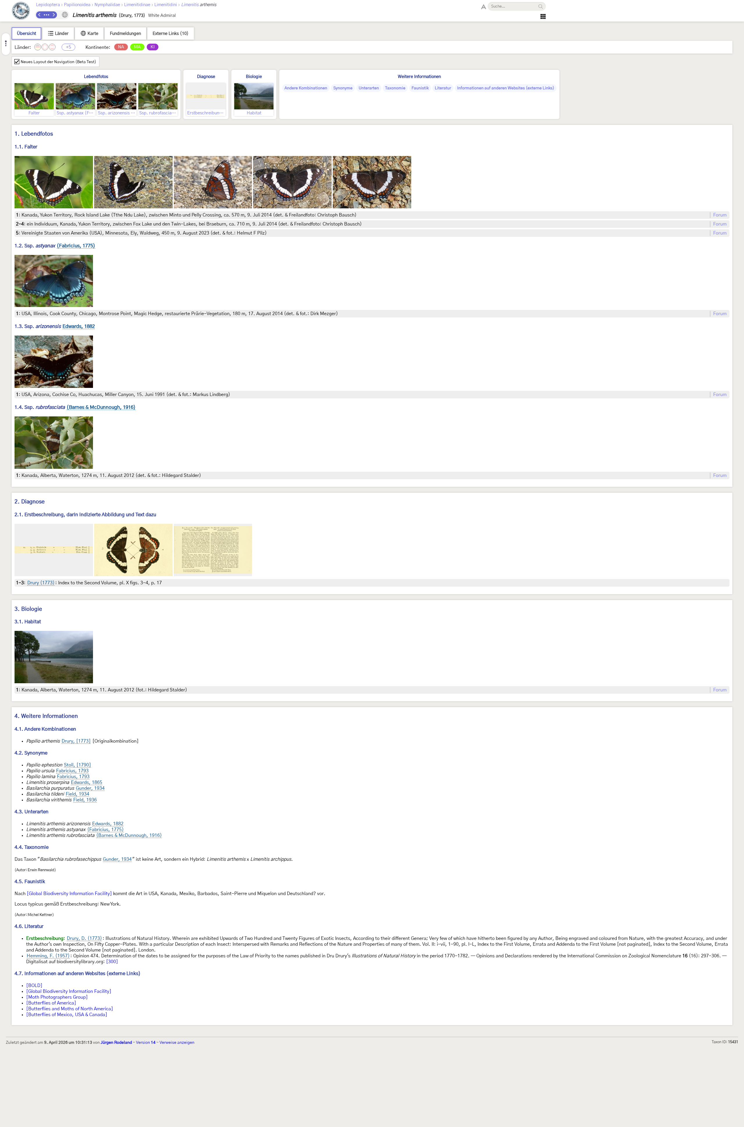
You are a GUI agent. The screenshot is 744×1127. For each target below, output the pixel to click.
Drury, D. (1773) (84, 938)
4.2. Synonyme (31, 752)
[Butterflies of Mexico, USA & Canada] (66, 1014)
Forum (720, 215)
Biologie (254, 76)
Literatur (443, 88)
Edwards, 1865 (86, 782)
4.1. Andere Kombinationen (45, 729)
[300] (112, 961)
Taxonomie (395, 88)
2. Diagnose (30, 502)
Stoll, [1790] (77, 765)
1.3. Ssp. (55, 326)
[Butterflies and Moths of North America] (69, 1009)
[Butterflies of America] (51, 1003)
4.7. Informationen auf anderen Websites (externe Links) (78, 973)
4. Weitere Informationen (46, 716)
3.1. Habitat (28, 621)
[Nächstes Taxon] (53, 14)
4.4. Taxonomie (32, 847)
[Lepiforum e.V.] (21, 11)
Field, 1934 (77, 794)
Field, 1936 (85, 800)
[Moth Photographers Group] (57, 997)
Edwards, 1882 (108, 823)
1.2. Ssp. (55, 245)
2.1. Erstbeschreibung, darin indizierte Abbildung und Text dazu (85, 514)
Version (145, 1043)
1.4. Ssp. (75, 407)
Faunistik (420, 88)
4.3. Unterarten (32, 811)
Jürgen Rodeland (116, 1043)
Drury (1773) (41, 583)
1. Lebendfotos (34, 134)
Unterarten (369, 88)
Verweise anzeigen (177, 1043)
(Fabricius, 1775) (105, 829)
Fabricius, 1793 (72, 771)
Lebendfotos (96, 76)
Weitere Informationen (419, 76)
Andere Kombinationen (306, 88)
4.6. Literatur (29, 926)
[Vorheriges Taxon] (39, 14)
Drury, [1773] (76, 741)
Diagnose (206, 76)
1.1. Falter (26, 146)
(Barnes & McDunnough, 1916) (129, 835)
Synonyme (343, 88)
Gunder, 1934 (90, 788)
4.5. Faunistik (30, 881)
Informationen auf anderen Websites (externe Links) (505, 88)
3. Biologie (28, 609)
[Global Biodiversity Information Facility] (69, 893)
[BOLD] (34, 985)
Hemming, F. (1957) (48, 956)
